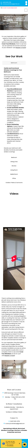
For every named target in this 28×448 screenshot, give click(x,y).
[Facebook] (26, 2)
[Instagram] (26, 4)
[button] (26, 10)
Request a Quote (9, 355)
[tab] (14, 63)
